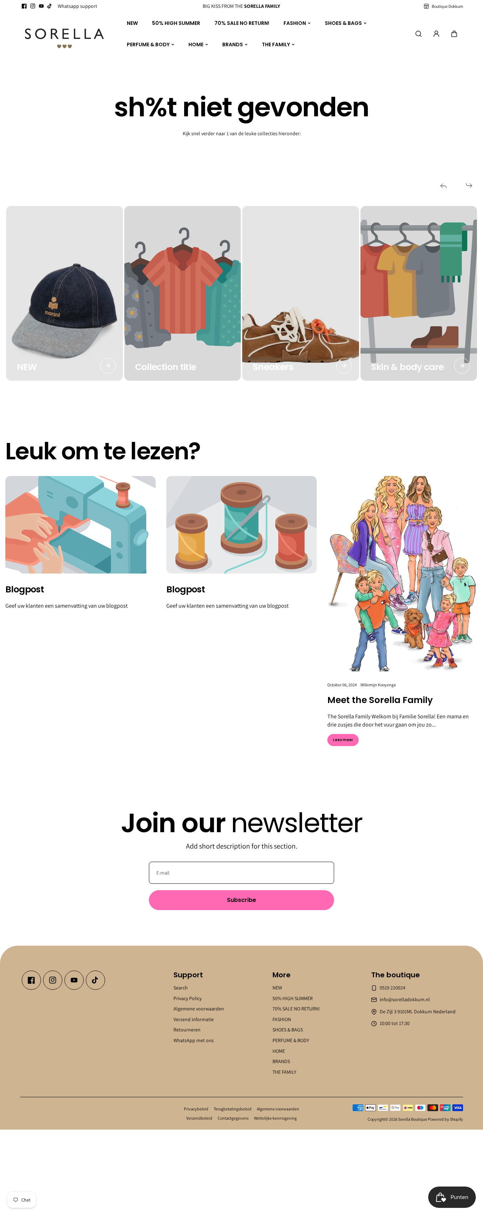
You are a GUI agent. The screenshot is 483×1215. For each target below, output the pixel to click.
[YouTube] (41, 6)
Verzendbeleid (199, 1118)
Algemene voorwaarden (198, 1008)
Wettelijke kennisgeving (275, 1118)
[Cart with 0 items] (454, 34)
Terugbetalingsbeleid (232, 1108)
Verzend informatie (193, 1019)
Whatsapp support (77, 6)
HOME (195, 44)
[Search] (418, 34)
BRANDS (232, 44)
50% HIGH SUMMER (176, 22)
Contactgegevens (233, 1118)
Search (180, 987)
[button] (454, 34)
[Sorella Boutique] (64, 34)
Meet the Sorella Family (380, 700)
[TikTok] (50, 6)
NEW (132, 22)
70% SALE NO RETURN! (241, 22)
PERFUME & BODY (148, 44)
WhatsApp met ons (193, 1040)
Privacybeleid (196, 1108)
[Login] (436, 34)
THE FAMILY (276, 44)
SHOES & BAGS (343, 22)
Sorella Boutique (412, 1119)
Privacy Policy (187, 998)
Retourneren (187, 1029)
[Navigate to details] (108, 366)
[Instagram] (32, 6)
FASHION (295, 22)
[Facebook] (24, 6)
